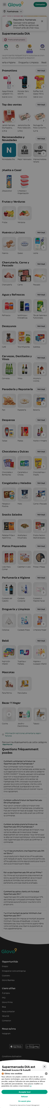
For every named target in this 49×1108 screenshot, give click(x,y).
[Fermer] (44, 1066)
